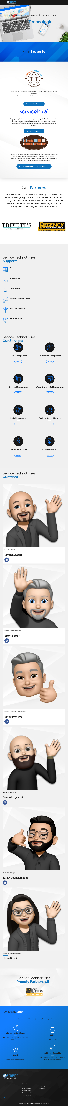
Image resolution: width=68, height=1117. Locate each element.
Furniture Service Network (28, 1092)
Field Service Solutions (27, 1086)
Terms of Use (42, 1088)
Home (17, 1082)
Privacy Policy (42, 1086)
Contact (50, 1082)
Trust (40, 1083)
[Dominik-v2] (34, 758)
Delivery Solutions (26, 1088)
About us (40, 1082)
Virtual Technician (26, 1095)
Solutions (23, 1082)
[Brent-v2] (34, 596)
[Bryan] (34, 515)
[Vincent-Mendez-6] (34, 677)
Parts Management (26, 1090)
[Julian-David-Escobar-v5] (34, 838)
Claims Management (27, 1083)
